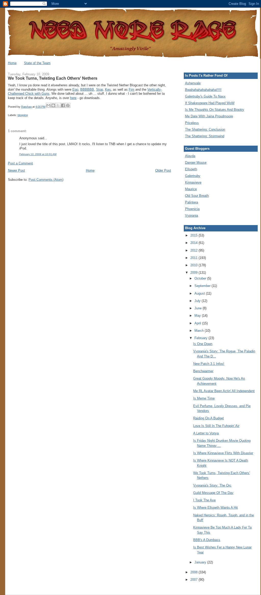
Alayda (190, 156)
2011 (194, 258)
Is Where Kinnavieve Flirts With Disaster (223, 453)
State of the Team (37, 63)
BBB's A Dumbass (206, 540)
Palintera (191, 202)
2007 (194, 580)
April (198, 323)
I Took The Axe (204, 500)
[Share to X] (58, 105)
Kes (108, 89)
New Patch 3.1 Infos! (208, 364)
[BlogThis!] (53, 105)
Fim (131, 89)
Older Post (163, 170)
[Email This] (48, 105)
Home (12, 63)
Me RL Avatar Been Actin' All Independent (224, 391)
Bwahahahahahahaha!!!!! (203, 90)
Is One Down (202, 344)
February (201, 338)
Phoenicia (192, 209)
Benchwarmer (203, 371)
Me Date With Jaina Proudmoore (209, 116)
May (198, 315)
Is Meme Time (204, 398)
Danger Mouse (195, 162)
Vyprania (191, 215)
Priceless (192, 123)
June (198, 308)
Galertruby (192, 176)
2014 (194, 243)
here (73, 98)
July (198, 301)
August (200, 293)
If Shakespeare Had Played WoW (209, 103)
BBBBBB (87, 89)
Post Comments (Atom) (46, 180)
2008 (194, 572)
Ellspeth (191, 169)
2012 (194, 250)
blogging (23, 115)
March (199, 331)
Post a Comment (20, 163)
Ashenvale (193, 83)
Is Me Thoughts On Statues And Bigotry (214, 110)
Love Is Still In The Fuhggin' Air (216, 426)
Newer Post (16, 170)
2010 (194, 265)
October (200, 278)
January (200, 562)
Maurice (191, 189)
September (203, 286)
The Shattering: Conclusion (205, 129)
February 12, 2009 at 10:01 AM (37, 154)
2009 (194, 272)
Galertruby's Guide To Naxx (205, 96)
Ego (75, 89)
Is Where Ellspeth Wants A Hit (215, 507)
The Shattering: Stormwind (204, 136)
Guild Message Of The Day (213, 493)
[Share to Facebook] (63, 105)
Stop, (100, 89)
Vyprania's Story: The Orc (212, 485)
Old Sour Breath (197, 196)
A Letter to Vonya (206, 433)
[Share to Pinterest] (67, 105)
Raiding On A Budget (208, 418)
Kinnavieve (193, 182)
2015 (194, 235)
